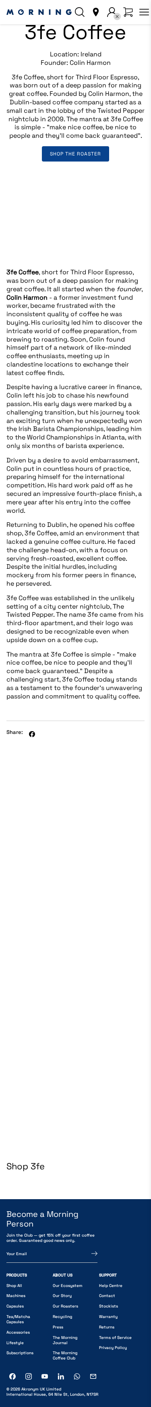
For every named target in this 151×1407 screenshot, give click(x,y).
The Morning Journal (65, 1340)
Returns (106, 1327)
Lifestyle (15, 1342)
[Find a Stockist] (96, 12)
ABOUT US (62, 1275)
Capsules (15, 1306)
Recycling (62, 1316)
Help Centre (110, 1285)
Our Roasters (65, 1306)
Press (58, 1327)
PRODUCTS (16, 1275)
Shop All (14, 1285)
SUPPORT (108, 1275)
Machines (15, 1295)
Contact (107, 1295)
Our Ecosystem (68, 1285)
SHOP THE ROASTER (75, 154)
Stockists (108, 1306)
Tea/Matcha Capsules (18, 1319)
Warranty (108, 1316)
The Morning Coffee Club (65, 1355)
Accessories (18, 1332)
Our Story (62, 1295)
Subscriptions (19, 1352)
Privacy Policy (113, 1347)
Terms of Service (115, 1337)
